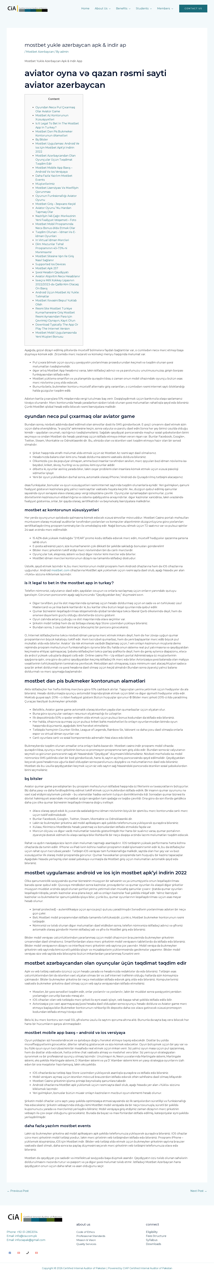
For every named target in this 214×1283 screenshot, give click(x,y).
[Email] (19, 1253)
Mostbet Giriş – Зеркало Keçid (55, 204)
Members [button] (163, 8)
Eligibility (152, 1232)
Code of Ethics (85, 1232)
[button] (193, 8)
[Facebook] (10, 1253)
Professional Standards (90, 1236)
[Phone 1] (27, 1253)
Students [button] (142, 8)
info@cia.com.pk (26, 1236)
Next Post (198, 1190)
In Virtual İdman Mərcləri (52, 240)
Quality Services (86, 1244)
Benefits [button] (121, 8)
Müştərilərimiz (45, 183)
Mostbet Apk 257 (46, 268)
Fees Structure (156, 1236)
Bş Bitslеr (41, 139)
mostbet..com (60, 570)
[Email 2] (36, 1253)
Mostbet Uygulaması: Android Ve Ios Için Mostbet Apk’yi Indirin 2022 (57, 147)
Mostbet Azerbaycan (40, 51)
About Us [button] (101, 8)
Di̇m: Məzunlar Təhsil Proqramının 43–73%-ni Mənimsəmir (51, 248)
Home (85, 8)
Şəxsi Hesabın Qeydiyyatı (52, 272)
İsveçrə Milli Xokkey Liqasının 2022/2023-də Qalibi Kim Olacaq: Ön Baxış (57, 284)
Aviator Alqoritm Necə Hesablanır (57, 276)
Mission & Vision (86, 1240)
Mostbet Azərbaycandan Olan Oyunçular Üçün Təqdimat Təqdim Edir (55, 159)
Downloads (153, 1244)
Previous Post (18, 1190)
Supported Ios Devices (50, 264)
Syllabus (151, 1240)
